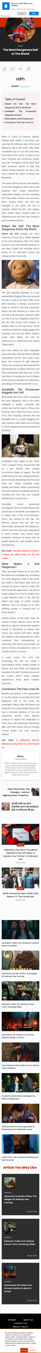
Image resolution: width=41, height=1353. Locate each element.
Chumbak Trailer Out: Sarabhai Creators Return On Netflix (20, 944)
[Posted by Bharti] (20, 78)
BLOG (20, 845)
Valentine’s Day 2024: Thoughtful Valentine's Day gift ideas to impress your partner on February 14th (20, 854)
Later (22, 13)
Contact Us (20, 1323)
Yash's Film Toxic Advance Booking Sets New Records (20, 1158)
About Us (28, 1320)
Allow (34, 13)
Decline (32, 1350)
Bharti (15, 86)
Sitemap (12, 1320)
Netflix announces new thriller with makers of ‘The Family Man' (20, 895)
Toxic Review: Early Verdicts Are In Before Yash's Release (20, 1066)
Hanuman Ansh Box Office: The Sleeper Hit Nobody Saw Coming (19, 975)
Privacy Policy (20, 1327)
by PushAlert (6, 16)
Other (20, 46)
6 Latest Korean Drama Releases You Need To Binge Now (19, 1097)
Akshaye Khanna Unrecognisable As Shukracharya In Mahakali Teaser (18, 1128)
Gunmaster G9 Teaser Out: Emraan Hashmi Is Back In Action (18, 1036)
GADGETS (7, 1192)
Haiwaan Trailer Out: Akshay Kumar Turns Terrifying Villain (18, 1005)
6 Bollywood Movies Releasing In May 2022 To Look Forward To (20, 744)
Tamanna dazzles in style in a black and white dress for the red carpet (20, 554)
